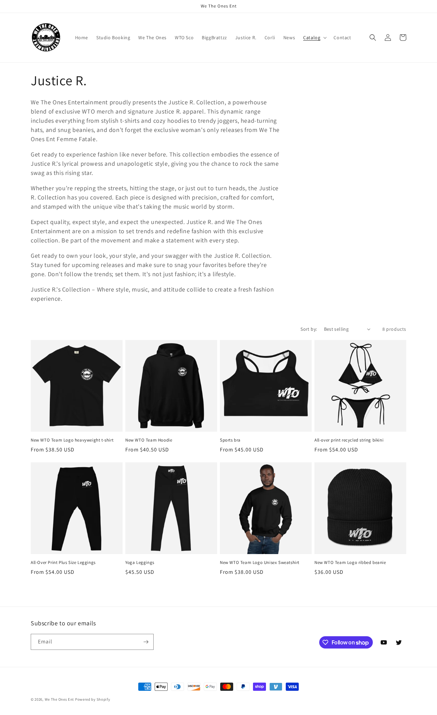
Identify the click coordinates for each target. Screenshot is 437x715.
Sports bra (230, 440)
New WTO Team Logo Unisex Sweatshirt (259, 562)
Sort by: (308, 329)
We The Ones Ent (59, 699)
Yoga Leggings (139, 562)
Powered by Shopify (92, 699)
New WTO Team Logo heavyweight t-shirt (72, 440)
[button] (314, 37)
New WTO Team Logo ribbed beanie (350, 562)
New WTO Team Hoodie (148, 440)
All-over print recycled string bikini (348, 440)
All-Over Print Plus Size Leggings (63, 562)
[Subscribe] (145, 642)
